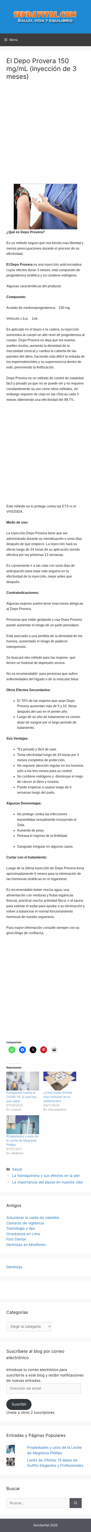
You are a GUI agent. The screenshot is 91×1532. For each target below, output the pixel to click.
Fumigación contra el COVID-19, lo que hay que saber (21, 1097)
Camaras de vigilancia (25, 1223)
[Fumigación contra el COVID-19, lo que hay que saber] (22, 1081)
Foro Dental (16, 1239)
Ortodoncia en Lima (23, 1234)
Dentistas (14, 1267)
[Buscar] (76, 1503)
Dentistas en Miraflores (26, 1245)
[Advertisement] (45, 135)
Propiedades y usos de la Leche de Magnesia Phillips (22, 1140)
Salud (17, 1169)
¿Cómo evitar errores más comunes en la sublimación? (57, 1097)
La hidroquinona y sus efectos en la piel (46, 1176)
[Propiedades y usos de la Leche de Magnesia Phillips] (22, 1124)
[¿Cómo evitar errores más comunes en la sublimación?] (59, 1081)
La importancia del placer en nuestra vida (47, 1182)
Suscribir (19, 1404)
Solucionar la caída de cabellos (32, 1217)
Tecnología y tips (20, 1228)
